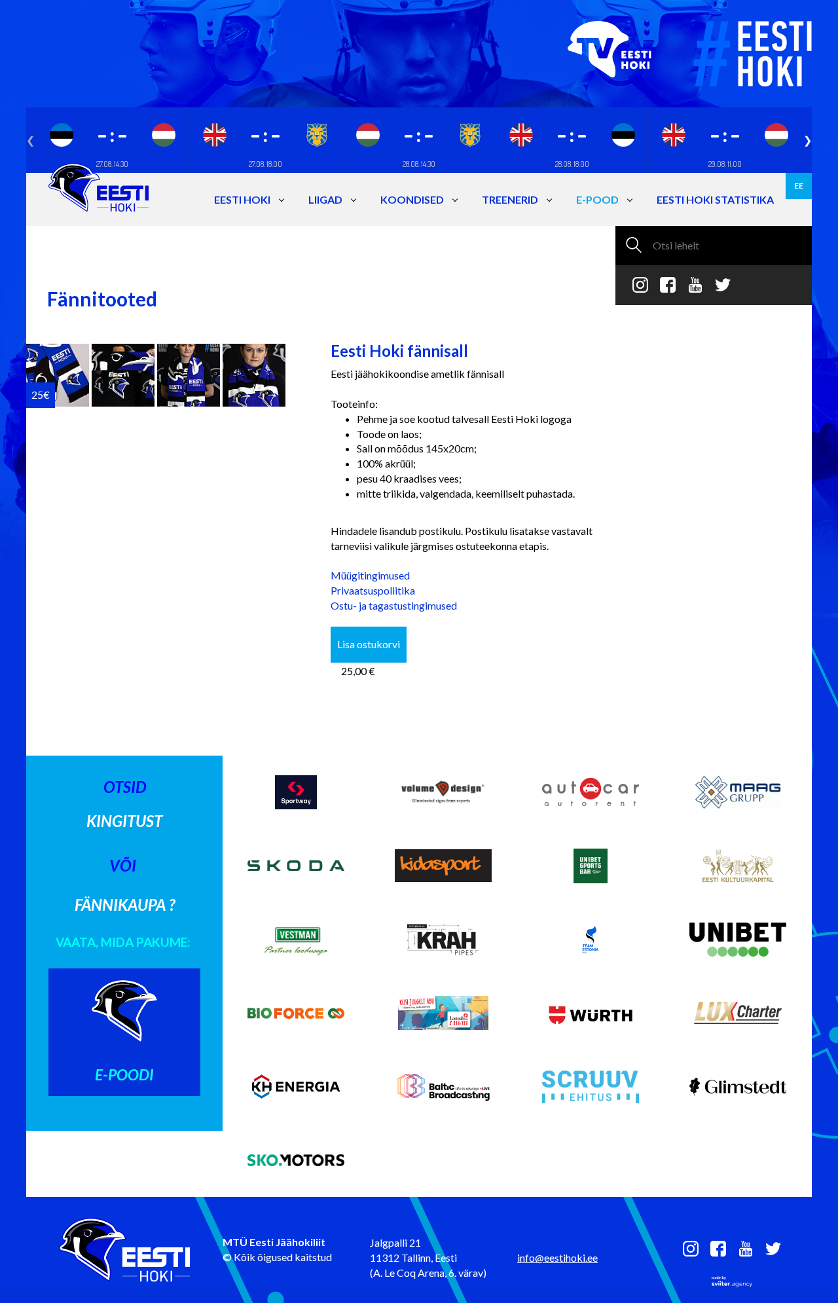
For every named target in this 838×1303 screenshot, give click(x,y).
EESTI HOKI (242, 199)
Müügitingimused (370, 575)
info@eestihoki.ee (557, 1257)
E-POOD (597, 199)
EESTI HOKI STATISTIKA (715, 199)
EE (798, 186)
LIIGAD (325, 199)
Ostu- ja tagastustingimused (394, 605)
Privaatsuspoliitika (373, 590)
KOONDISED (412, 199)
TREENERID (510, 199)
